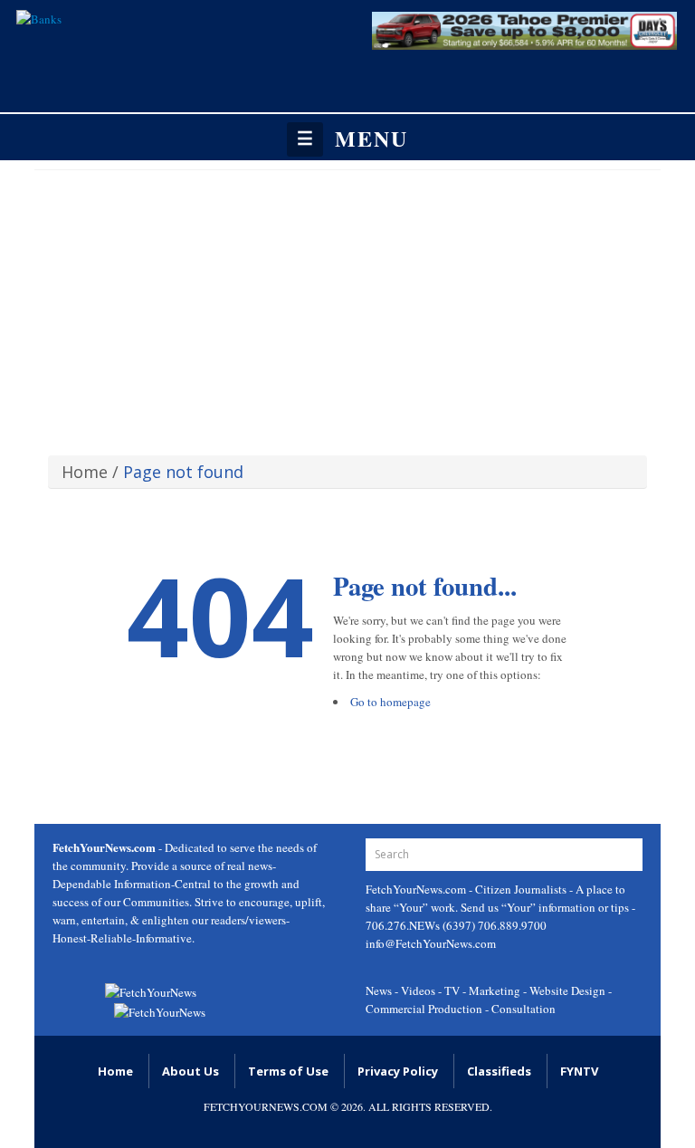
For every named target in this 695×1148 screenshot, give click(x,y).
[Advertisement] (348, 306)
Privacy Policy (397, 1071)
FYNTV (579, 1071)
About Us (190, 1071)
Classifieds (499, 1071)
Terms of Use (288, 1071)
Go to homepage (390, 702)
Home (85, 472)
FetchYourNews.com (417, 889)
